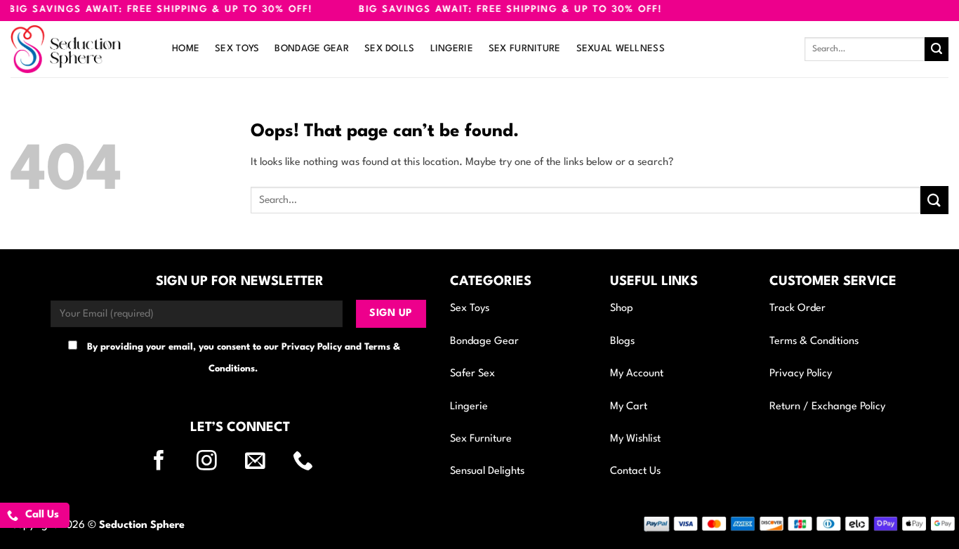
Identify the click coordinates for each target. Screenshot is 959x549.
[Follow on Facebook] (168, 462)
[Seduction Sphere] (81, 49)
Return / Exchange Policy (827, 407)
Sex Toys (237, 48)
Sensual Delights (487, 471)
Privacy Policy (800, 374)
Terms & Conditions (814, 341)
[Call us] (312, 462)
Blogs (622, 341)
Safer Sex (472, 374)
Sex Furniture (525, 48)
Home (185, 48)
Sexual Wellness (620, 48)
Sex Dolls (389, 48)
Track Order (797, 308)
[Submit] (936, 49)
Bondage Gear (311, 48)
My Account (636, 374)
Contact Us (635, 471)
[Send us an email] (264, 462)
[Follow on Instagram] (215, 462)
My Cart (628, 407)
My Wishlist (635, 439)
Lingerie (451, 48)
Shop (621, 308)
